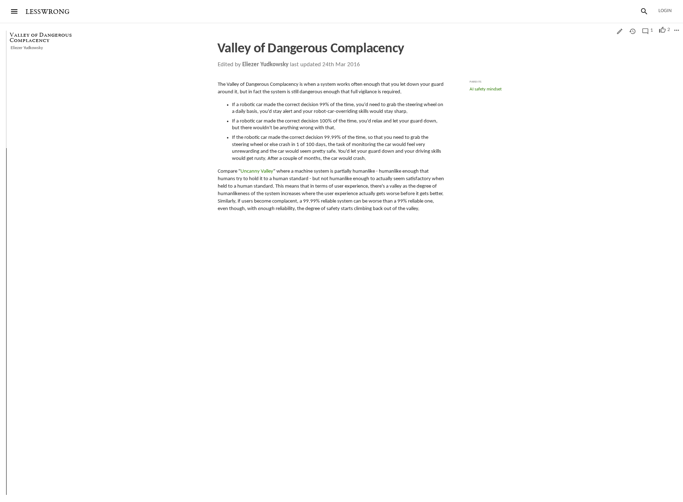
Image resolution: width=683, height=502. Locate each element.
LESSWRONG (47, 12)
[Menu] (14, 11)
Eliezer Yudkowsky (27, 48)
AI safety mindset (486, 89)
